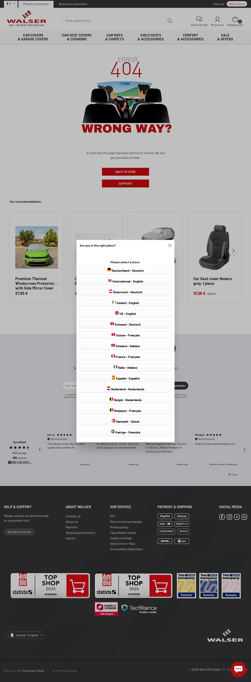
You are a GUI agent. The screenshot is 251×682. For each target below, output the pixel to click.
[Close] (170, 245)
